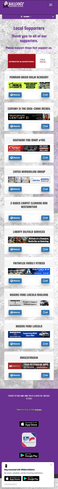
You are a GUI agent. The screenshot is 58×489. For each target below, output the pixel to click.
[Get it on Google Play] (31, 478)
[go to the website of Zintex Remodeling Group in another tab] (29, 180)
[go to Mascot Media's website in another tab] (29, 61)
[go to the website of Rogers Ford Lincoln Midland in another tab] (29, 303)
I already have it (10, 484)
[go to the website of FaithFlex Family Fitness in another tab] (29, 271)
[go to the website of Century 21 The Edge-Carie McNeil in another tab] (29, 117)
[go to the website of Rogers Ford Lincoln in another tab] (29, 334)
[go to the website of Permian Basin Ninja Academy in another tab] (29, 85)
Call (46, 95)
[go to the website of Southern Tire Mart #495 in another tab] (29, 148)
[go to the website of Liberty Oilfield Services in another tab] (29, 240)
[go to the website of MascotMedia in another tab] (29, 366)
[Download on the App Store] (12, 478)
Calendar (26, 16)
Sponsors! (38, 410)
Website (16, 95)
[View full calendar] (53, 17)
